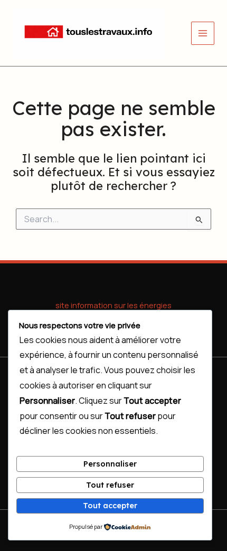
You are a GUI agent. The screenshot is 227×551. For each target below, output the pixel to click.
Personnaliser (110, 464)
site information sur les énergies (113, 305)
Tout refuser (110, 485)
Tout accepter (110, 505)
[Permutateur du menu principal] (202, 33)
